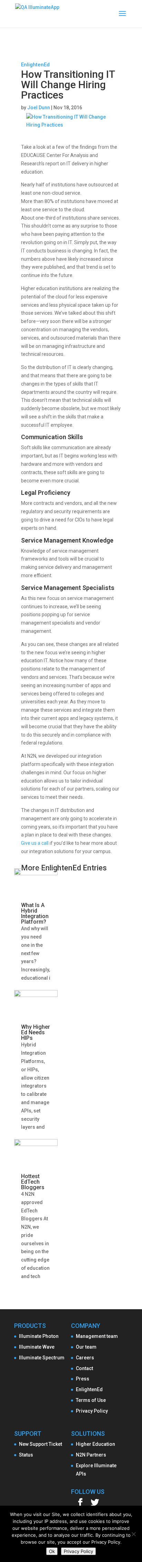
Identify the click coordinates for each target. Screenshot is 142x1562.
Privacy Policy (92, 1411)
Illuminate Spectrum (41, 1357)
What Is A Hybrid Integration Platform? (35, 913)
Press (82, 1378)
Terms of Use (91, 1400)
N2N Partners (91, 1455)
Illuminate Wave (36, 1347)
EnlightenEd (35, 65)
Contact (84, 1368)
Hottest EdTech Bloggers (32, 1182)
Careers (85, 1357)
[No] (133, 1534)
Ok (52, 1551)
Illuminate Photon (39, 1336)
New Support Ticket (40, 1444)
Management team (97, 1336)
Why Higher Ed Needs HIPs (35, 1032)
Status (26, 1455)
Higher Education (95, 1444)
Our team (86, 1347)
